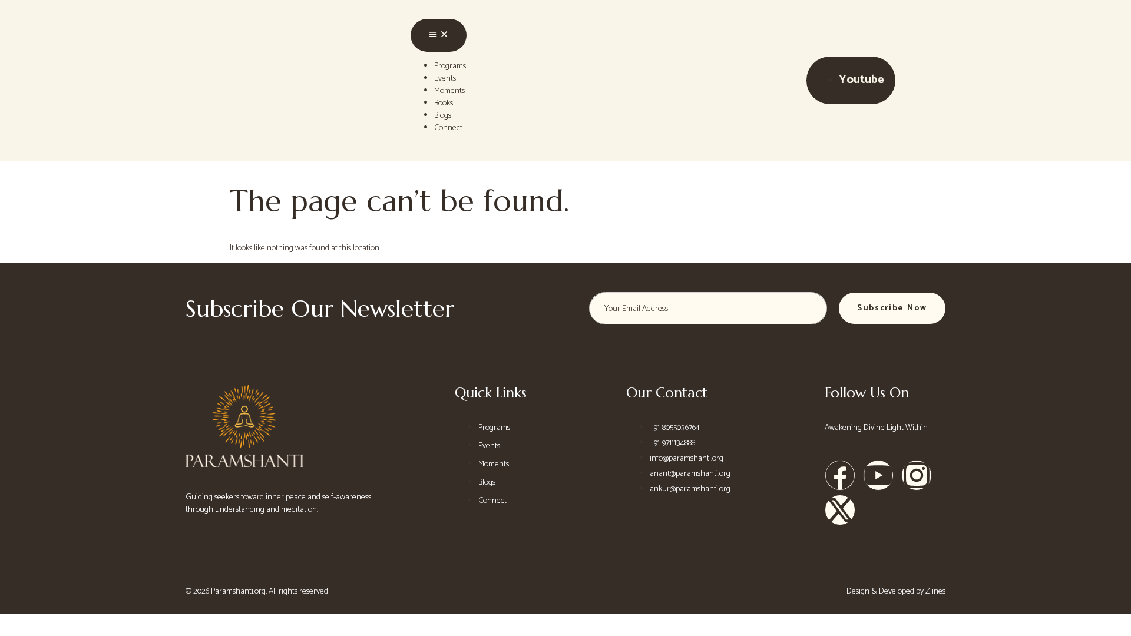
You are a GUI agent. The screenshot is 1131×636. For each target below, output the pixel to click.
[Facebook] (840, 475)
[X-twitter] (840, 510)
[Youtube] (878, 475)
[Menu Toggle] (439, 35)
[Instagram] (916, 475)
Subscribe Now (892, 308)
